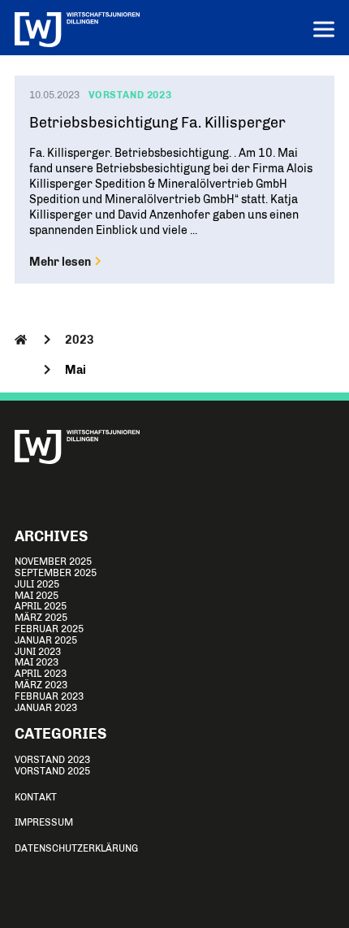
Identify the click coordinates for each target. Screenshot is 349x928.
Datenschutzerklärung (76, 848)
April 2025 (41, 606)
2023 (79, 339)
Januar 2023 (46, 707)
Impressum (44, 822)
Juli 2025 (37, 584)
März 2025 (41, 617)
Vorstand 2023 (52, 759)
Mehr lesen (61, 261)
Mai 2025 (36, 595)
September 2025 (56, 573)
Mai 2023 (36, 662)
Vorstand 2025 (52, 771)
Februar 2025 (49, 629)
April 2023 (41, 673)
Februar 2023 (49, 696)
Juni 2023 (38, 651)
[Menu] (324, 31)
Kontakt (36, 797)
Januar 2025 (46, 640)
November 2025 (53, 561)
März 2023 (41, 685)
